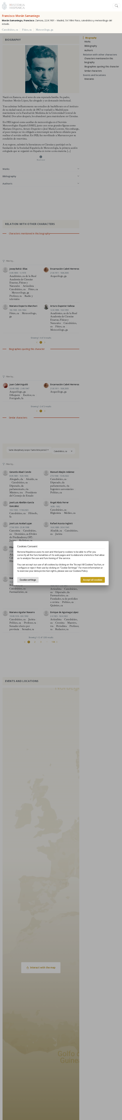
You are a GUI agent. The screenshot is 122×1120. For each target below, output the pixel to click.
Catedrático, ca (10, 29)
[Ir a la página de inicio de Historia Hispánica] (16, 5)
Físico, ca (27, 29)
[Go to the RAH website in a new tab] (4, 5)
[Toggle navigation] (116, 5)
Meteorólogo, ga (44, 29)
